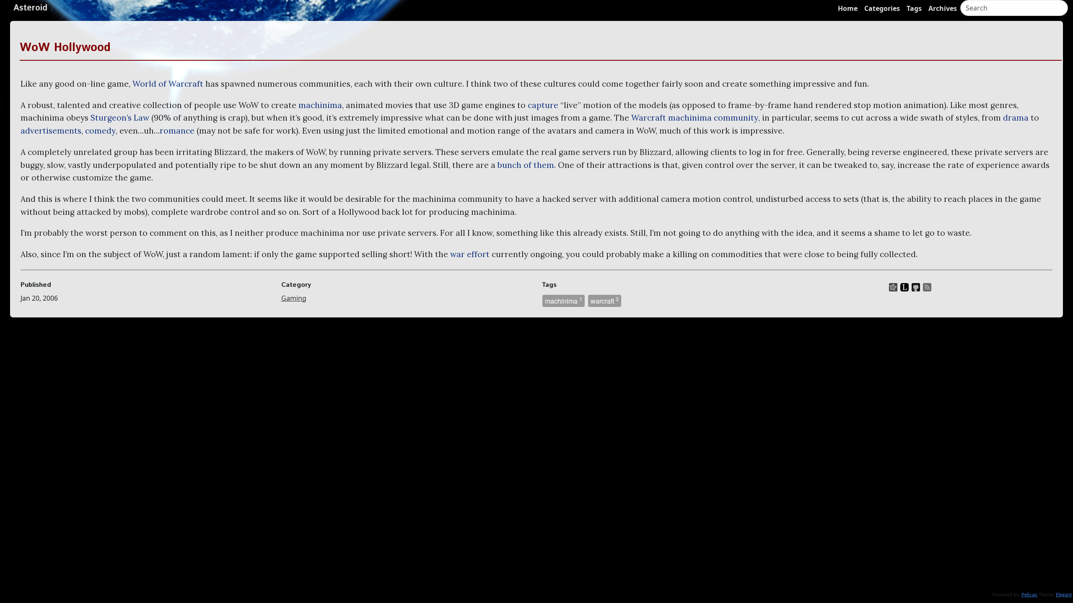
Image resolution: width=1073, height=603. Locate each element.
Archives (942, 8)
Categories (882, 8)
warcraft (605, 300)
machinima (320, 105)
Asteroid (30, 8)
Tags (914, 8)
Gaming (293, 298)
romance (177, 131)
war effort (470, 254)
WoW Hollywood (65, 47)
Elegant (1064, 595)
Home (848, 8)
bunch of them (526, 165)
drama (1016, 118)
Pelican (1029, 595)
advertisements (51, 131)
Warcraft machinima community (694, 118)
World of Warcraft (167, 84)
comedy (100, 131)
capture (543, 105)
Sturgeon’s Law (120, 118)
